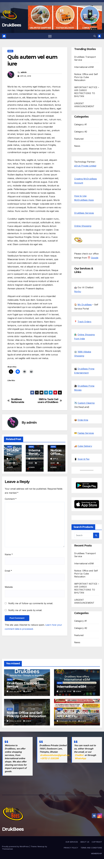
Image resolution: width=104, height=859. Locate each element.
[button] (95, 36)
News (10, 51)
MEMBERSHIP (96, 853)
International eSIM (34, 453)
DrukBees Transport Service (23, 684)
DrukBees (11, 25)
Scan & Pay (84, 459)
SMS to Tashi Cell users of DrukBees (48, 400)
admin (24, 72)
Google (94, 257)
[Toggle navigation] (50, 36)
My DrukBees (85, 304)
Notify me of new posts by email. (25, 610)
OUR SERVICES (72, 842)
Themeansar (7, 849)
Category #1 (80, 124)
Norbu (77, 291)
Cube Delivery (85, 446)
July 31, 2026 (15, 691)
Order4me (83, 420)
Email (8, 570)
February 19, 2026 (68, 721)
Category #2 (80, 131)
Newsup (41, 846)
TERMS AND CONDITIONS (91, 848)
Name (9, 554)
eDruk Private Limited (85, 165)
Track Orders (84, 321)
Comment (11, 499)
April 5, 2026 (15, 721)
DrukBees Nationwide (17, 400)
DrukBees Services (84, 213)
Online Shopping (82, 226)
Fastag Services (86, 433)
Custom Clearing (86, 403)
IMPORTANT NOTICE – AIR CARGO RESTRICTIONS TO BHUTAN (74, 718)
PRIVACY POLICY (71, 848)
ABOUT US (84, 842)
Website (9, 587)
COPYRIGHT (97, 842)
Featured (79, 138)
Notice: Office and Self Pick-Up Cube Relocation (86, 77)
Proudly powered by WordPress (15, 846)
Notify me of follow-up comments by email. (30, 603)
